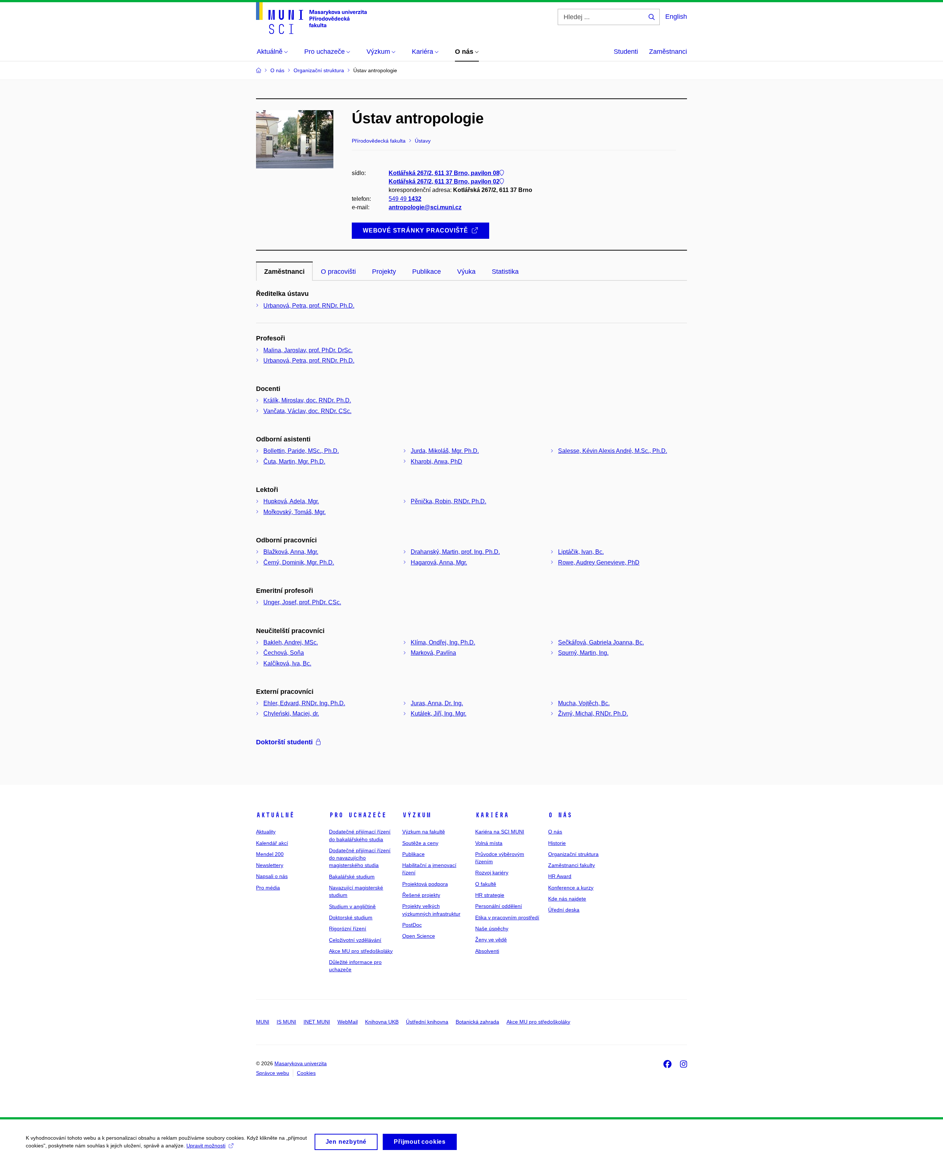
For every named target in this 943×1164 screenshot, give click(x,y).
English (676, 16)
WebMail (347, 1022)
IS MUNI (286, 1022)
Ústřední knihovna (427, 1022)
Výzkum (416, 815)
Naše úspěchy (491, 928)
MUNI (262, 1022)
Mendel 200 (270, 854)
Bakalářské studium (352, 877)
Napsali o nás (272, 876)
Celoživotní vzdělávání (355, 940)
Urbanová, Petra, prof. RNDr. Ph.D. (308, 306)
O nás (560, 815)
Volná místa (488, 843)
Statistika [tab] (505, 271)
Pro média (268, 888)
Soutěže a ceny (420, 843)
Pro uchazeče (357, 815)
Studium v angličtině (352, 906)
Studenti (626, 51)
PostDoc (412, 925)
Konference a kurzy (570, 888)
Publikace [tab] (426, 271)
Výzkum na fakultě (423, 832)
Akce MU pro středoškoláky (361, 951)
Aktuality (266, 832)
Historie (557, 843)
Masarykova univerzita (300, 1063)
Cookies (306, 1073)
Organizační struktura (573, 854)
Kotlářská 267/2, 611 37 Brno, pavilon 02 (444, 181)
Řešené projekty (421, 895)
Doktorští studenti (284, 742)
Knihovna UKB (382, 1022)
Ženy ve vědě (491, 940)
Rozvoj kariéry (491, 872)
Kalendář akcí (272, 843)
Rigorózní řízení (347, 928)
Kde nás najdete (567, 899)
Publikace (413, 854)
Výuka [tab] (466, 271)
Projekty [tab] (384, 271)
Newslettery (269, 865)
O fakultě (485, 884)
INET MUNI (317, 1022)
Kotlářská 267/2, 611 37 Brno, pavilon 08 (444, 173)
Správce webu (272, 1073)
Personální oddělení (498, 906)
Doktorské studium (350, 917)
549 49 (405, 199)
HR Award (559, 876)
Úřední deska (563, 910)
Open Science (418, 936)
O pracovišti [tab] (338, 271)
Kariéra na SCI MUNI (499, 832)
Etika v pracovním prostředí (507, 917)
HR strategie (489, 895)
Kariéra (492, 815)
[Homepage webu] (311, 18)
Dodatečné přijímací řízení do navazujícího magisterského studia (359, 857)
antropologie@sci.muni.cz (425, 207)
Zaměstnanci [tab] (284, 271)
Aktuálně (275, 815)
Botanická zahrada (477, 1022)
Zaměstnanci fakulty (571, 865)
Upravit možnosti (205, 1146)
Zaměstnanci (668, 51)
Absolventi (487, 951)
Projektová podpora (425, 884)
